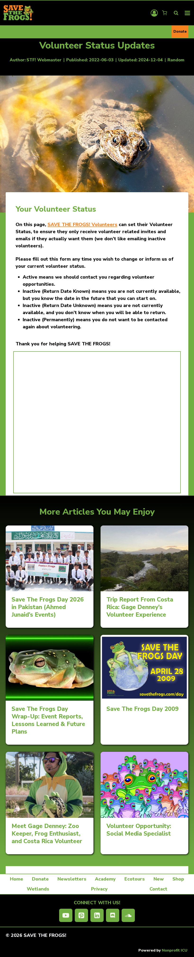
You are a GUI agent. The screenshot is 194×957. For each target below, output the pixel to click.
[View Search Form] (176, 13)
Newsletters (71, 879)
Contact (158, 889)
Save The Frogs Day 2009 (142, 709)
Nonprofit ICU (174, 950)
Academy (105, 879)
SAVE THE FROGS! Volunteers (82, 224)
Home (16, 879)
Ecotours (134, 879)
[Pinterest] (81, 915)
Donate (180, 31)
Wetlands (38, 889)
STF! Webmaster (44, 60)
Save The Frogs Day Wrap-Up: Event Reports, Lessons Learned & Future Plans (48, 720)
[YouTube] (65, 915)
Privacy (99, 889)
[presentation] (49, 558)
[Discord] (112, 915)
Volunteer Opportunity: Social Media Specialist (138, 829)
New (159, 879)
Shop (178, 879)
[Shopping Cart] (165, 13)
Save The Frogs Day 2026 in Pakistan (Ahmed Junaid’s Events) (48, 607)
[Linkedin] (97, 915)
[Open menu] (187, 13)
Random (176, 60)
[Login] (154, 13)
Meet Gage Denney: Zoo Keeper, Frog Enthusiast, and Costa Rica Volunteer (47, 833)
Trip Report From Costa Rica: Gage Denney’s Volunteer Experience (139, 607)
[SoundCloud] (128, 915)
